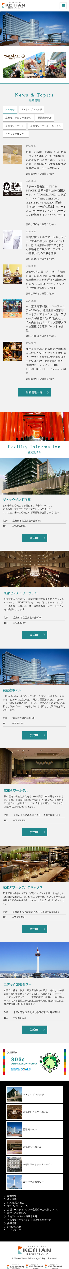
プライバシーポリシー (18, 1206)
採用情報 (11, 1223)
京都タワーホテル (32, 1147)
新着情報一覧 (34, 392)
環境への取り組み (16, 1213)
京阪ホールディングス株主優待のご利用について (32, 1209)
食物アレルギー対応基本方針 (22, 1216)
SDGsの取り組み (16, 1202)
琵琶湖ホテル (30, 1129)
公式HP (34, 538)
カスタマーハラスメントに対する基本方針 (29, 1220)
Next (63, 29)
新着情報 (11, 1195)
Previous (6, 29)
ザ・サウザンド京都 (33, 1094)
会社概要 (11, 1199)
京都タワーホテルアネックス (38, 1164)
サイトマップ (14, 1230)
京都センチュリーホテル (35, 1112)
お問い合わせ (14, 1226)
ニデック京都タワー (33, 1182)
